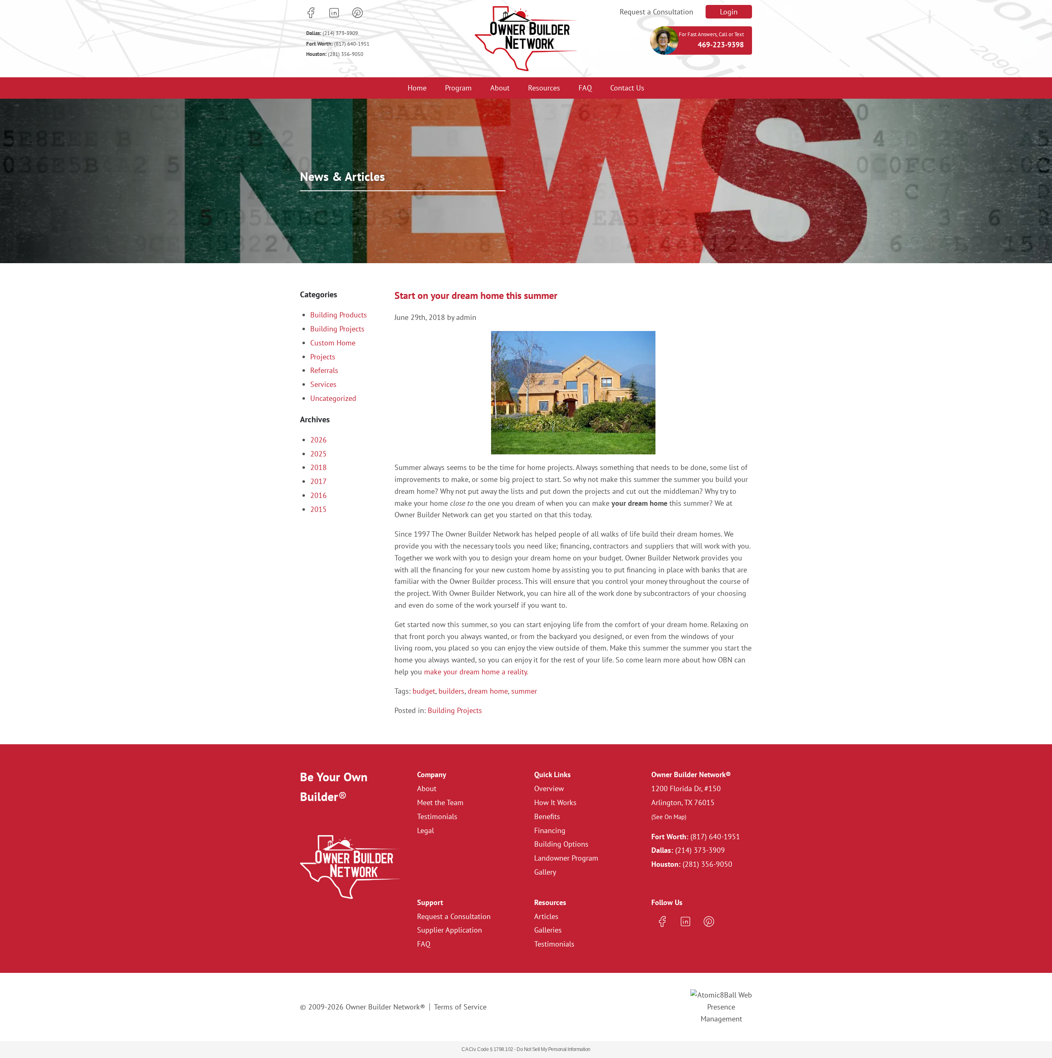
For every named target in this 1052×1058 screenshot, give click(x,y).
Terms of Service (460, 1007)
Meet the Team (440, 802)
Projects (322, 356)
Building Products (338, 314)
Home (417, 88)
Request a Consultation (656, 11)
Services (323, 384)
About (500, 88)
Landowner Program (566, 858)
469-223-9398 (721, 44)
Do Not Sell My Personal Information (554, 1049)
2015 (318, 509)
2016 (318, 495)
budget (424, 691)
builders (451, 691)
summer (524, 691)
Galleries (548, 930)
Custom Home (332, 342)
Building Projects (455, 710)
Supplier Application (449, 930)
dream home (488, 691)
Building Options (561, 844)
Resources (544, 88)
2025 (318, 453)
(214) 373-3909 (332, 33)
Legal (425, 830)
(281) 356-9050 (334, 54)
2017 (318, 481)
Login (729, 11)
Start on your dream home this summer (475, 295)
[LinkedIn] (334, 12)
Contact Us (627, 88)
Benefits (547, 816)
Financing (549, 830)
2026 (318, 439)
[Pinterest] (357, 12)
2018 (318, 467)
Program (458, 88)
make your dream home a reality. (476, 671)
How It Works (555, 802)
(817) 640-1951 (337, 43)
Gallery (545, 872)
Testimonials (437, 816)
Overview (549, 788)
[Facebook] (310, 12)
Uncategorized (333, 398)
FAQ (585, 88)
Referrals (324, 370)
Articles (546, 916)
